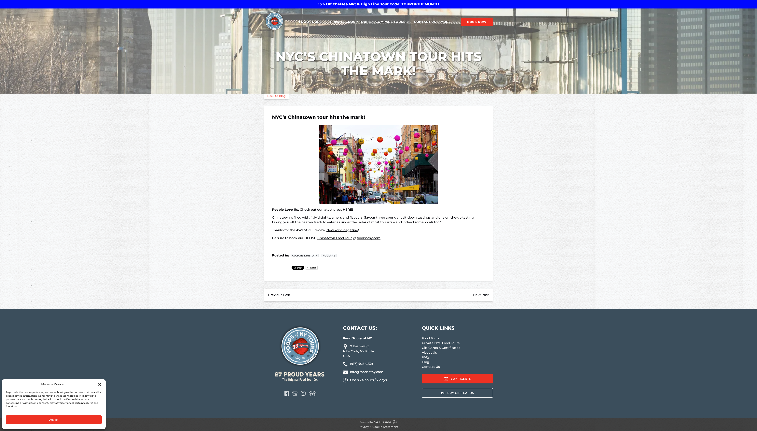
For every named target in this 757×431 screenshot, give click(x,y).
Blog (425, 362)
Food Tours (430, 338)
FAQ (425, 357)
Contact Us (425, 22)
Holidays (329, 255)
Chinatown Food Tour (334, 238)
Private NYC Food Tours (441, 343)
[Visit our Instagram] (303, 393)
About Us (429, 352)
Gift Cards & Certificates (441, 348)
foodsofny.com (368, 238)
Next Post (481, 295)
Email (313, 267)
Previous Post (279, 295)
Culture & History (304, 255)
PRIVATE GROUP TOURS (350, 22)
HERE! (348, 209)
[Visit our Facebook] (286, 393)
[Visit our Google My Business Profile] (294, 393)
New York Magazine (342, 230)
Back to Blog (276, 96)
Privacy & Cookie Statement (378, 427)
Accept (53, 419)
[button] (100, 384)
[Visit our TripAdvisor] (312, 393)
